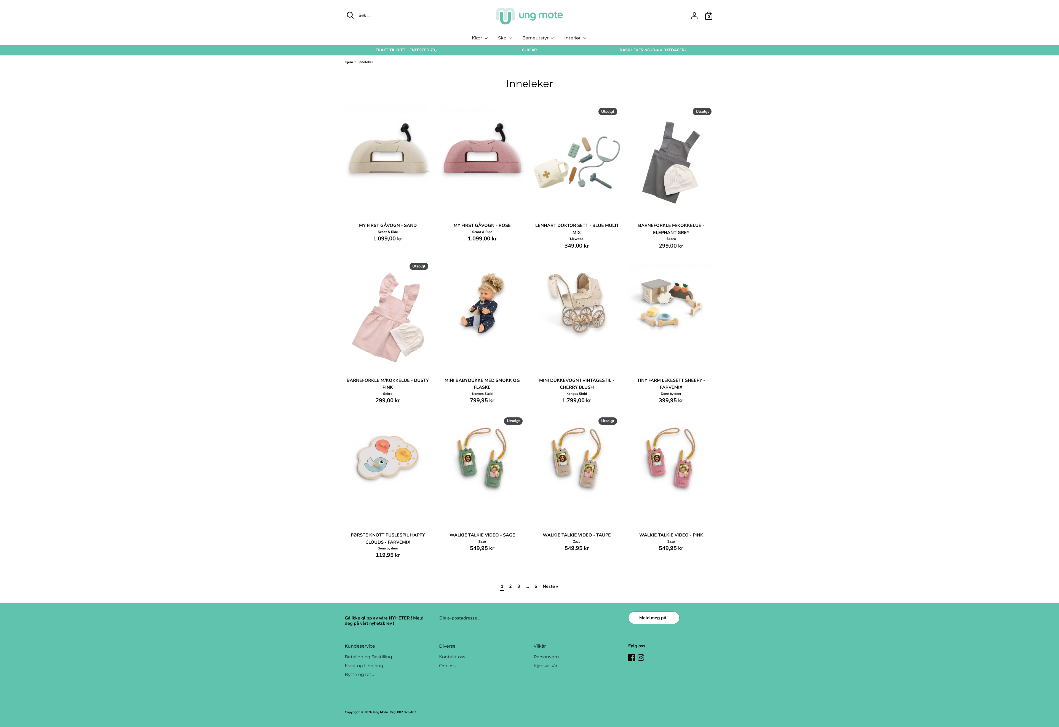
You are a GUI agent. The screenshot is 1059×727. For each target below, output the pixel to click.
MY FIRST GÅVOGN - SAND (388, 225)
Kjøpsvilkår (545, 665)
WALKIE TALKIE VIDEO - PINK (671, 535)
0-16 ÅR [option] (529, 50)
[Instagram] (641, 657)
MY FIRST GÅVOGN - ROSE (482, 225)
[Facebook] (631, 657)
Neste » (550, 586)
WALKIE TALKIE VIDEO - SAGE (482, 535)
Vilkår (540, 646)
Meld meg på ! (653, 618)
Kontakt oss (452, 656)
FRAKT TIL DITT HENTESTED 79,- (406, 50)
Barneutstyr (536, 38)
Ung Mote (380, 712)
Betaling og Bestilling (368, 656)
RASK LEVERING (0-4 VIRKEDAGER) (653, 50)
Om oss (447, 665)
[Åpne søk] (350, 15)
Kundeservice (360, 646)
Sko (502, 38)
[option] (406, 50)
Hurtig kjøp (388, 182)
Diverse (447, 646)
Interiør (573, 38)
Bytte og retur (360, 674)
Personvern (546, 656)
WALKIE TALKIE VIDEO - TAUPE (577, 535)
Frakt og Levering (364, 665)
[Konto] (694, 13)
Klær (477, 38)
